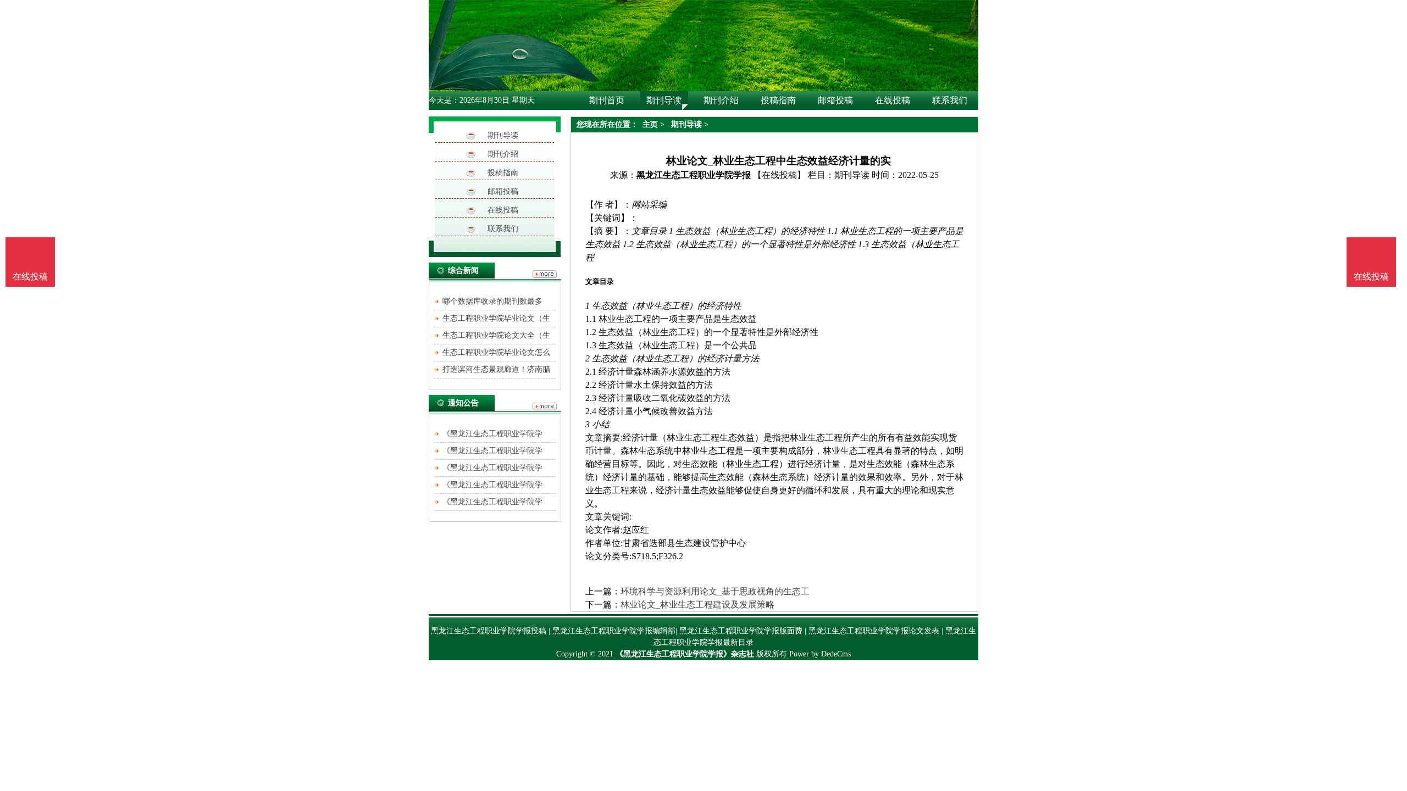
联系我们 (503, 229)
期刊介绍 (503, 154)
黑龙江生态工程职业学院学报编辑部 (613, 631)
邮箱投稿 (503, 191)
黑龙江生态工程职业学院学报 (693, 175)
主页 (650, 124)
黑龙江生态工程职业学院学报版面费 (740, 631)
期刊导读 (503, 135)
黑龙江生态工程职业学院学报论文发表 (873, 631)
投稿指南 (503, 173)
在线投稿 (503, 210)
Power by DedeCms (820, 654)
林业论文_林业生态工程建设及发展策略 (697, 604)
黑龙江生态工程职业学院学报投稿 (488, 631)
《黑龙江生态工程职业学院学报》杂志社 (685, 654)
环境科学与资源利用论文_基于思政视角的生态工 (715, 591)
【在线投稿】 (779, 175)
